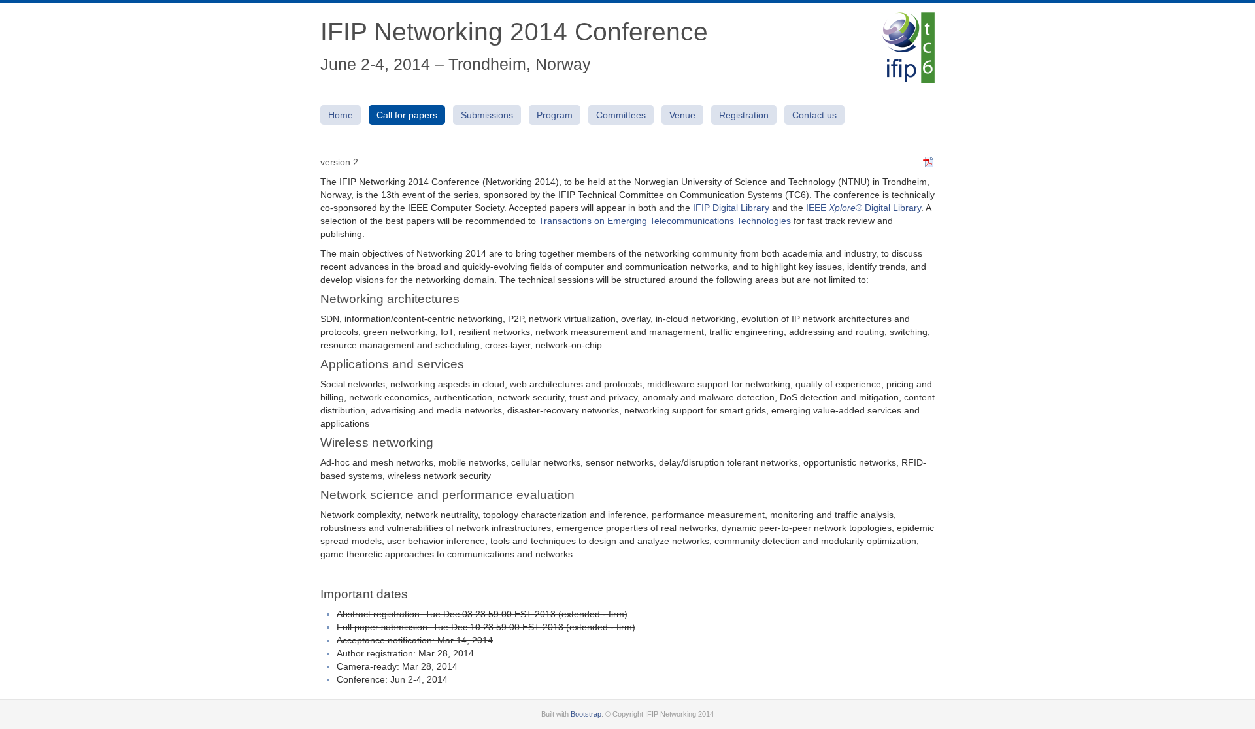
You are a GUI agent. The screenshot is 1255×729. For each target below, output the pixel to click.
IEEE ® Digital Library (863, 207)
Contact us (814, 115)
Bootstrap (586, 714)
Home (340, 115)
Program (555, 115)
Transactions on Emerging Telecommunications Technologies (665, 221)
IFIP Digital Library (731, 207)
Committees (621, 115)
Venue (682, 115)
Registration (744, 115)
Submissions (487, 115)
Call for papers (406, 115)
